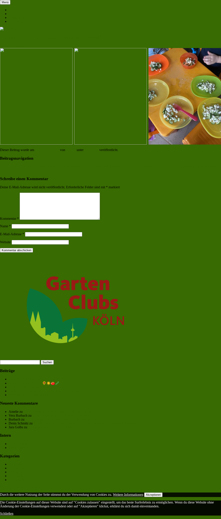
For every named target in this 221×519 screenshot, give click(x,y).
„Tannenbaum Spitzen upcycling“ (51, 427)
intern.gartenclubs (21, 447)
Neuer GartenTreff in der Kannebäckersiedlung (57, 419)
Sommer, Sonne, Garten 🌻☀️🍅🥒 (34, 383)
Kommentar (9, 218)
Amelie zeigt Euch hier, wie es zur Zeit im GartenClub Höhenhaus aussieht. (84, 423)
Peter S (71, 150)
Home (13, 10)
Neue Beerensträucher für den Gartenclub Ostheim (58, 411)
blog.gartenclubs (20, 444)
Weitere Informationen (128, 494)
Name (5, 226)
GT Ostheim (17, 480)
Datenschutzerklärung (23, 17)
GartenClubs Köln (21, 14)
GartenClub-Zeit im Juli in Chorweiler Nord (39, 379)
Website (5, 242)
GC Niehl (15, 472)
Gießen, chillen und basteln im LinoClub (36, 387)
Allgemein (91, 150)
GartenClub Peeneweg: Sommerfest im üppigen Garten (46, 391)
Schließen (6, 513)
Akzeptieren (153, 494)
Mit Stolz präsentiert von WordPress (24, 487)
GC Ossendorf (18, 476)
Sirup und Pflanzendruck (19, 166)
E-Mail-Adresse (12, 234)
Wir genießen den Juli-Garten (29, 395)
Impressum (16, 21)
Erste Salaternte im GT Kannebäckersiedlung (63, 415)
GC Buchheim (18, 468)
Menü (5, 2)
